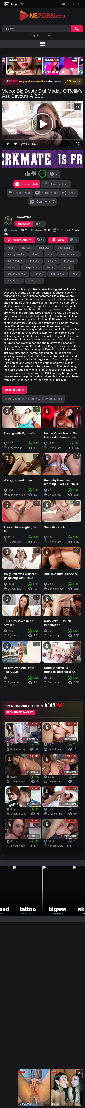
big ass (34, 260)
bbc (75, 273)
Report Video (23, 192)
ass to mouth (69, 254)
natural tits (57, 273)
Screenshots (50, 192)
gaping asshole (17, 273)
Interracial (64, 247)
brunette (69, 260)
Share (72, 192)
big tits (52, 260)
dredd (35, 254)
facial (50, 267)
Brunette (44, 247)
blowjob (12, 267)
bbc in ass (14, 280)
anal (50, 254)
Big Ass (26, 247)
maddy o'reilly (16, 254)
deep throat (32, 267)
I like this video (27, 173)
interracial (34, 280)
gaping (66, 267)
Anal (10, 247)
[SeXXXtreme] (8, 221)
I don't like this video (33, 173)
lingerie (38, 273)
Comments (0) (45, 201)
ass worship (15, 260)
